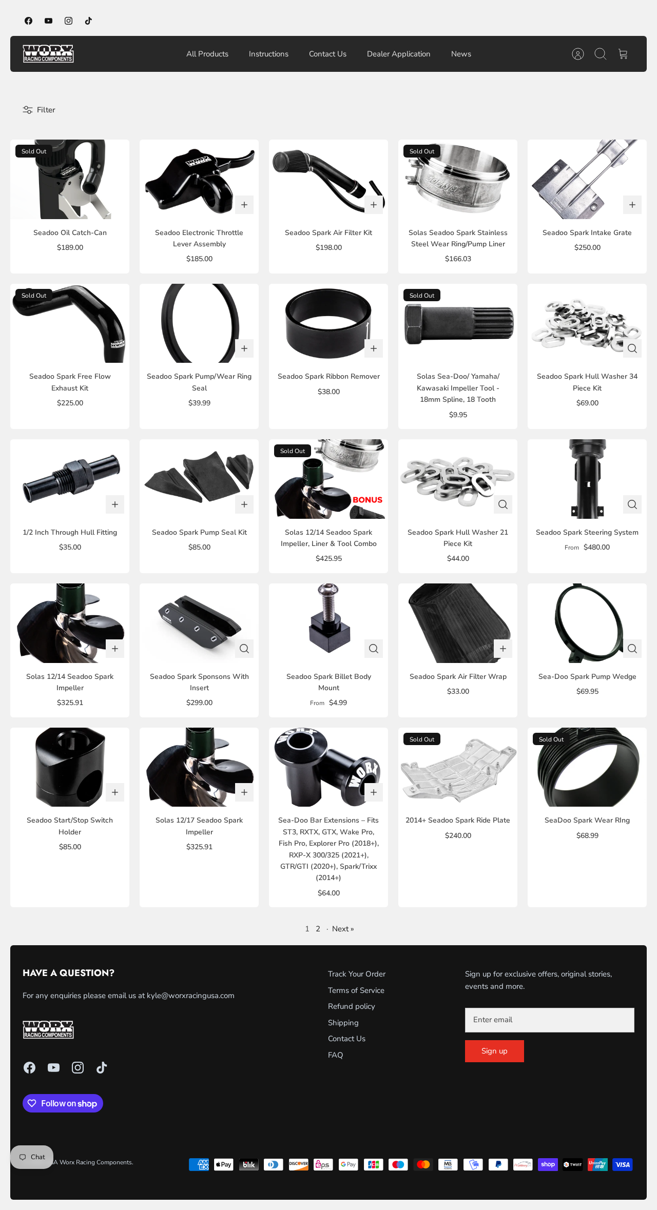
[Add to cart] (244, 205)
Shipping (343, 1023)
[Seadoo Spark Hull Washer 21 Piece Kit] (457, 479)
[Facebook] (28, 20)
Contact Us (327, 54)
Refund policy (351, 1006)
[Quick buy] (632, 348)
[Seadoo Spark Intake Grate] (587, 179)
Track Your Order (356, 974)
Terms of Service (356, 990)
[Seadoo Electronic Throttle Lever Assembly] (199, 179)
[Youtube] (48, 20)
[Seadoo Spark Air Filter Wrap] (457, 623)
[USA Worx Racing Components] (48, 54)
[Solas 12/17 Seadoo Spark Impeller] (199, 767)
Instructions (268, 54)
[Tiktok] (89, 20)
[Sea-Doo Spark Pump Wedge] (587, 623)
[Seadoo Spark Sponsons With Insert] (199, 623)
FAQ (335, 1055)
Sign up (494, 1051)
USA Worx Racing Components (88, 1162)
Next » (343, 929)
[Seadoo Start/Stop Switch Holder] (69, 767)
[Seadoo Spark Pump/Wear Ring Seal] (199, 323)
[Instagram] (69, 20)
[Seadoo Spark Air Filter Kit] (328, 179)
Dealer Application (399, 54)
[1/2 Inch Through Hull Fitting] (69, 479)
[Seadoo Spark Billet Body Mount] (328, 623)
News (461, 54)
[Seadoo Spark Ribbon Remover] (328, 323)
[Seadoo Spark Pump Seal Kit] (199, 479)
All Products (207, 54)
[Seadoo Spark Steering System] (587, 479)
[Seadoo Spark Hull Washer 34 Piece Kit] (587, 323)
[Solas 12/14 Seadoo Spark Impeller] (69, 623)
